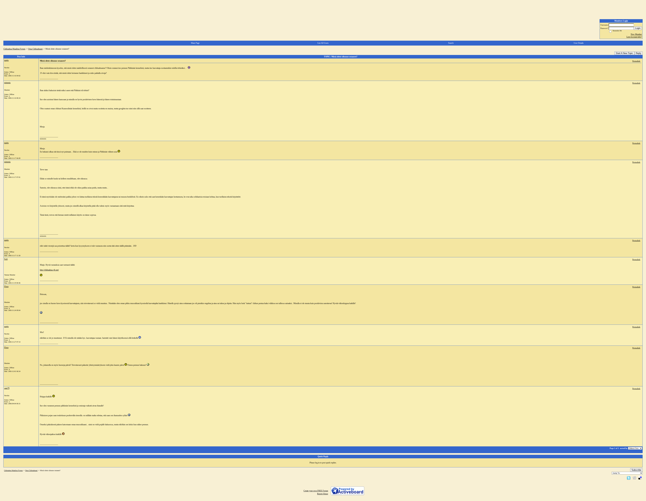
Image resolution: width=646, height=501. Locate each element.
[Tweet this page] (628, 478)
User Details (579, 43)
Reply (638, 53)
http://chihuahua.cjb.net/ (49, 270)
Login (637, 28)
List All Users (323, 43)
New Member (636, 34)
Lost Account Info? (634, 37)
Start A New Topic (624, 53)
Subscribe (636, 470)
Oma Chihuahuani (35, 49)
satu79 (6, 388)
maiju (6, 60)
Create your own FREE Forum (315, 491)
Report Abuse (322, 494)
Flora (6, 286)
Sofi (6, 259)
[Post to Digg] (634, 478)
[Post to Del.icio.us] (640, 478)
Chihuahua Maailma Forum (14, 49)
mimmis (7, 83)
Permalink (636, 61)
